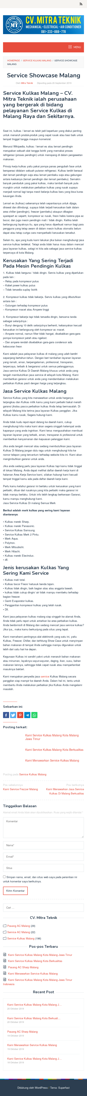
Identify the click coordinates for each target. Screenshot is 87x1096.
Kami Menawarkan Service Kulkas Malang (52, 760)
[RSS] (81, 4)
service (45, 676)
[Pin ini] (20, 715)
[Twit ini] (13, 715)
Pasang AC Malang (18, 926)
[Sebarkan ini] (6, 715)
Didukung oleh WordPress (32, 1088)
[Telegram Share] (27, 715)
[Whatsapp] (34, 715)
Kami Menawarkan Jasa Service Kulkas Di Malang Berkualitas (65, 789)
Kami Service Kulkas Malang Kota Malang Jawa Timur (52, 737)
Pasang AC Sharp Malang (23, 967)
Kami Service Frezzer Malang (20, 787)
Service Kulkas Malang (32, 774)
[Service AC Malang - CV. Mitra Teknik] (43, 24)
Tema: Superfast (60, 1088)
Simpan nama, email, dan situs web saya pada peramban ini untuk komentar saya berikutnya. (40, 879)
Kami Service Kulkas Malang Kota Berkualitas (54, 750)
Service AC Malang (18, 932)
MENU (77, 47)
